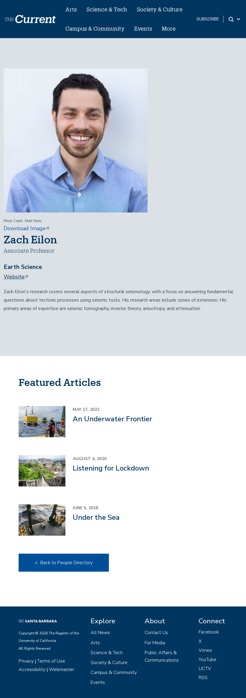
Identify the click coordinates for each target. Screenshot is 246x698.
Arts (71, 9)
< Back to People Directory (64, 562)
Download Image (25, 228)
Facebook (209, 632)
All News (100, 632)
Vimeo (205, 650)
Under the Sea (96, 517)
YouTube (207, 659)
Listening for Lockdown (111, 468)
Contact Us (156, 632)
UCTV (205, 668)
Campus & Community (94, 28)
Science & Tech (106, 9)
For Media (155, 642)
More (169, 28)
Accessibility (32, 669)
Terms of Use (51, 661)
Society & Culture (159, 9)
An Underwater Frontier (112, 419)
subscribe (207, 19)
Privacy (26, 661)
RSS (203, 677)
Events (143, 28)
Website (14, 276)
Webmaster (61, 669)
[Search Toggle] (235, 19)
